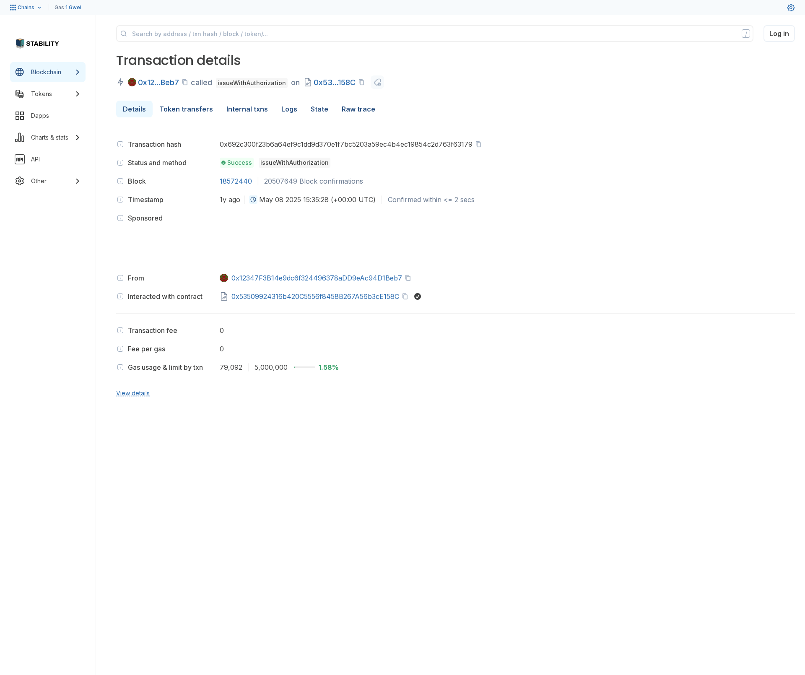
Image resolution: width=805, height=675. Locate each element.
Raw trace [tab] (358, 109)
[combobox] (253, 199)
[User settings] (791, 7)
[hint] (120, 144)
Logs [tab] (289, 109)
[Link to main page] (37, 44)
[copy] (186, 82)
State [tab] (319, 109)
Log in (779, 33)
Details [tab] (134, 109)
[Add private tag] (377, 82)
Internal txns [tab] (247, 109)
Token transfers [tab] (186, 109)
